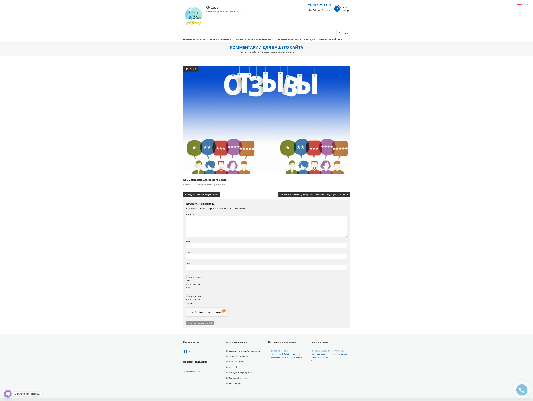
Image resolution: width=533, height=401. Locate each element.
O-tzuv (212, 7)
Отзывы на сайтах (329, 39)
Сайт (188, 263)
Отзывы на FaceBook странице (295, 39)
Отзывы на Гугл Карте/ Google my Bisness (206, 39)
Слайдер (254, 52)
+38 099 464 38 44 (319, 4)
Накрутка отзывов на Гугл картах (202, 194)
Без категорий (235, 383)
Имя (188, 241)
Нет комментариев (205, 185)
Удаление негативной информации (244, 351)
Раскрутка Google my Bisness (241, 372)
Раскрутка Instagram (238, 378)
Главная (243, 52)
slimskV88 (188, 185)
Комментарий (193, 214)
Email (189, 252)
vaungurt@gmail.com (319, 357)
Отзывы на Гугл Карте (238, 356)
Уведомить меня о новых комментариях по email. (194, 282)
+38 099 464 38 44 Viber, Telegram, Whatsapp (329, 354)
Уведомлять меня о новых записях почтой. (193, 299)
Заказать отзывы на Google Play (254, 39)
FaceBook (233, 367)
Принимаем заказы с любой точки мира (328, 351)
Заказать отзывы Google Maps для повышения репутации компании (313, 194)
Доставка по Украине (280, 351)
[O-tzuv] (193, 15)
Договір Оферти (193, 371)
